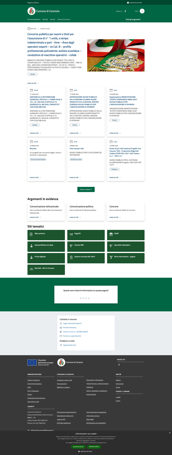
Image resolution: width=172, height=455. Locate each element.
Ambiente (89, 387)
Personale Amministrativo (36, 398)
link (105, 442)
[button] (86, 451)
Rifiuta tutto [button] (94, 447)
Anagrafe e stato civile (64, 380)
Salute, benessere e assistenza (96, 391)
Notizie (33, 29)
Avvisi (75, 90)
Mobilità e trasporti (63, 387)
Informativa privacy (93, 416)
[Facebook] (124, 11)
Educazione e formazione (94, 380)
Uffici (29, 387)
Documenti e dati (33, 401)
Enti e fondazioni (33, 391)
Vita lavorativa (62, 383)
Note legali (90, 419)
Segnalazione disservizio (65, 416)
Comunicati (120, 383)
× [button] (170, 433)
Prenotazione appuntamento (66, 412)
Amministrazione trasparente (96, 412)
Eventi (118, 401)
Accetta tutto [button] (78, 447)
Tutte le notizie (85, 189)
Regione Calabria (33, 2)
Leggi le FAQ (61, 419)
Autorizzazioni (91, 394)
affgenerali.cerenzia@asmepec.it (42, 430)
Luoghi (118, 397)
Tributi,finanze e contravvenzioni (97, 383)
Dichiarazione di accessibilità (96, 423)
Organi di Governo (33, 380)
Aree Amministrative (34, 383)
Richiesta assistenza (64, 423)
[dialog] (86, 443)
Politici (29, 394)
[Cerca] (142, 11)
